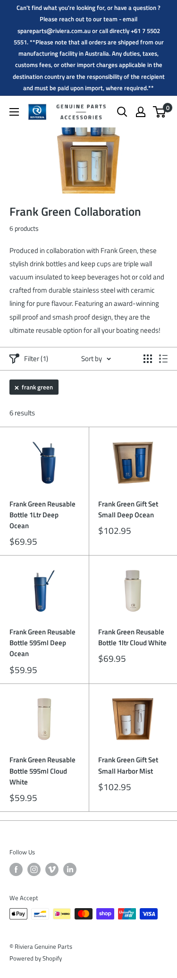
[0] (160, 112)
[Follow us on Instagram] (34, 869)
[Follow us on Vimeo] (52, 869)
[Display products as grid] (147, 358)
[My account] (140, 112)
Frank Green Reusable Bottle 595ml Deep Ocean (42, 642)
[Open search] (122, 112)
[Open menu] (14, 112)
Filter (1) (36, 358)
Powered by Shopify (35, 958)
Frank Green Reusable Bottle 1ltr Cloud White (132, 637)
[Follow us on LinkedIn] (69, 869)
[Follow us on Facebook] (16, 869)
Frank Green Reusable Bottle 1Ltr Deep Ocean (42, 514)
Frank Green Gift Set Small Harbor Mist (128, 765)
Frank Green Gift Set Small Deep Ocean (128, 509)
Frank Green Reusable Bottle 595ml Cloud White (42, 770)
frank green (37, 387)
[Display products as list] (163, 358)
